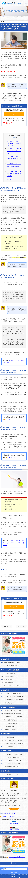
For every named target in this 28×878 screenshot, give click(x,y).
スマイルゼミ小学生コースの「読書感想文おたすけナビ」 (14, 166)
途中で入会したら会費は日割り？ (10, 665)
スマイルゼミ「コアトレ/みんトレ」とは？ (12, 693)
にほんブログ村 (14, 823)
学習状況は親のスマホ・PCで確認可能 (11, 713)
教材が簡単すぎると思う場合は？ (10, 676)
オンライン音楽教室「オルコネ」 (10, 774)
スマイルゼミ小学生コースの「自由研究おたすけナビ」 (14, 158)
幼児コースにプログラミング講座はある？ (12, 699)
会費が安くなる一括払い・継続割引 (11, 662)
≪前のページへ (7, 626)
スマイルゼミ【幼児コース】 (17, 857)
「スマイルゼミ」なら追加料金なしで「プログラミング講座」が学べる (13, 543)
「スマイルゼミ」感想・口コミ (10, 673)
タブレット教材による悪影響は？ (10, 729)
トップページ (3, 17)
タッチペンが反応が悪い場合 (9, 726)
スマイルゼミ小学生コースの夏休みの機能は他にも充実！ (14, 174)
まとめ (9, 179)
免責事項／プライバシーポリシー (11, 816)
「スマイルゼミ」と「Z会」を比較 (10, 757)
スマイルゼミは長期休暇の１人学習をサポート (13, 743)
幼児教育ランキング (14, 829)
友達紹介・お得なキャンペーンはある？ (12, 740)
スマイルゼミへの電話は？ (8, 746)
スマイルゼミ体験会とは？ (8, 737)
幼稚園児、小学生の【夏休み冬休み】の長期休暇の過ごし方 (14, 143)
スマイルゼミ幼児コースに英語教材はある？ (13, 696)
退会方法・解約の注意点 (8, 682)
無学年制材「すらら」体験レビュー (11, 766)
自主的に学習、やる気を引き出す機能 (11, 710)
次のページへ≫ (21, 626)
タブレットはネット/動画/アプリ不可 (11, 723)
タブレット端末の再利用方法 (9, 720)
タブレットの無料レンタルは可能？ (11, 686)
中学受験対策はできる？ (8, 703)
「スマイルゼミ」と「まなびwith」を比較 (12, 760)
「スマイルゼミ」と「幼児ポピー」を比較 (12, 754)
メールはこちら (14, 808)
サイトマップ (14, 872)
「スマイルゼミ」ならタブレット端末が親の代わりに (14, 151)
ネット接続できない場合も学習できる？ (12, 716)
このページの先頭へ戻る (14, 863)
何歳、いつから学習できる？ (9, 679)
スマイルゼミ (14, 114)
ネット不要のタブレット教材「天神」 (11, 763)
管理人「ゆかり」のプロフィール (11, 813)
